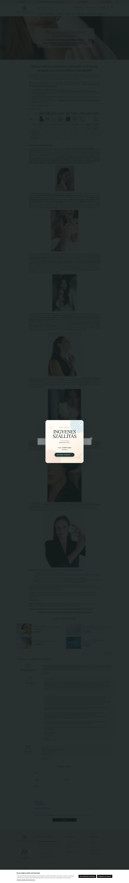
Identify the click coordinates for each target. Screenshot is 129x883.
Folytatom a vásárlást (64, 454)
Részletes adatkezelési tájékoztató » (26, 880)
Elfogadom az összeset (104, 876)
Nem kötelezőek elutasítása (87, 876)
